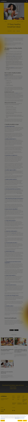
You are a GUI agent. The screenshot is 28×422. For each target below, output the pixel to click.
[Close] (27, 415)
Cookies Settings (2, 420)
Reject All (25, 420)
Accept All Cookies (20, 420)
